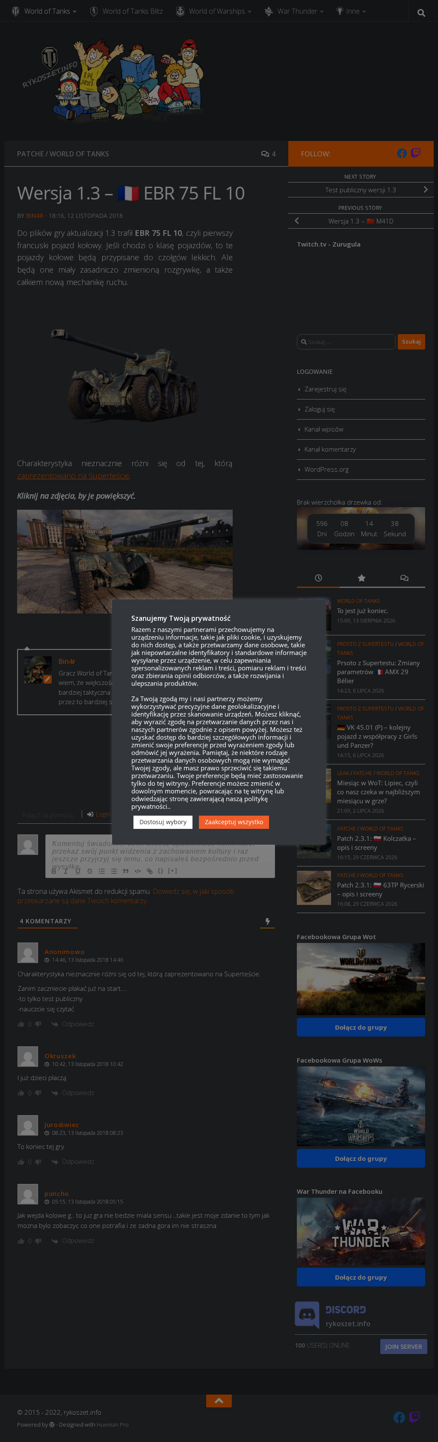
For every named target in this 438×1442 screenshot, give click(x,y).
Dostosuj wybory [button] (162, 822)
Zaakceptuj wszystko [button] (234, 822)
